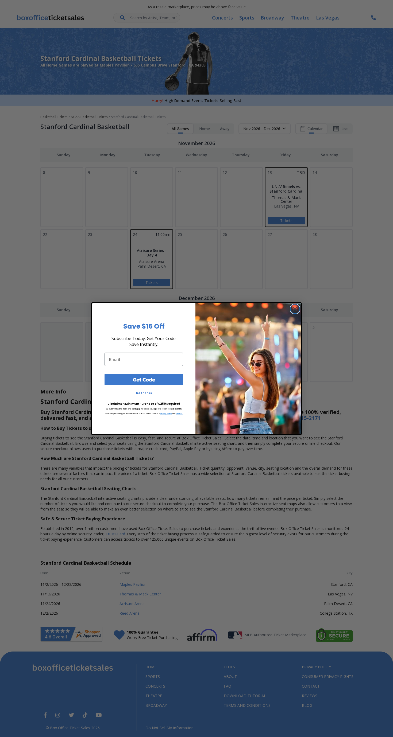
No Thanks (144, 393)
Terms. (179, 413)
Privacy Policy (166, 413)
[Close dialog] (295, 309)
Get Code (144, 380)
